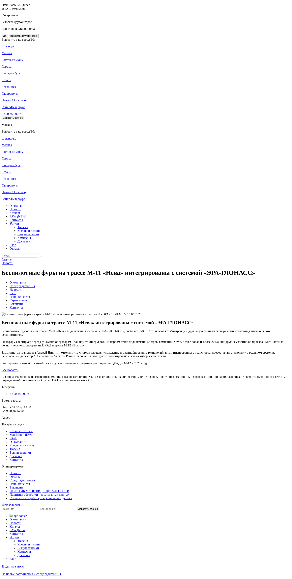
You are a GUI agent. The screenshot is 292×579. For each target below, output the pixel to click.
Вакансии (16, 304)
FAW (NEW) (18, 216)
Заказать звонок (13, 117)
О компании (18, 205)
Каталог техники (21, 431)
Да (4, 35)
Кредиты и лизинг (22, 445)
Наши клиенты (20, 296)
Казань (6, 80)
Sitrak (13, 438)
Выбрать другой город (23, 35)
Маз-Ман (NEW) (21, 434)
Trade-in (22, 227)
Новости (15, 209)
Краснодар (9, 46)
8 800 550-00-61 (12, 113)
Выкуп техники (28, 234)
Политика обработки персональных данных (39, 494)
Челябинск (9, 86)
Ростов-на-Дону (12, 60)
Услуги (14, 223)
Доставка (23, 241)
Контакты (16, 220)
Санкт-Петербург (13, 107)
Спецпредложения (22, 286)
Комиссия (24, 237)
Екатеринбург (11, 73)
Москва (7, 53)
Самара (7, 66)
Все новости (10, 370)
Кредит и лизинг (28, 230)
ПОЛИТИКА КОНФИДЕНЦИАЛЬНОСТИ (39, 491)
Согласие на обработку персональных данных (41, 498)
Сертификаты (19, 300)
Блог (13, 245)
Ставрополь (10, 93)
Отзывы (15, 248)
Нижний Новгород (14, 100)
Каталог (15, 212)
